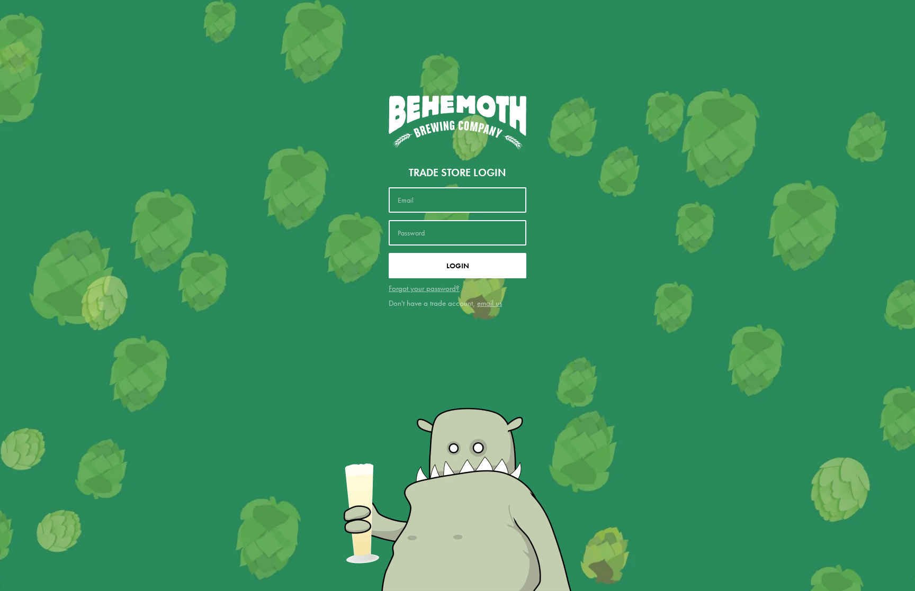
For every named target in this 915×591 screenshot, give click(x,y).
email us (489, 303)
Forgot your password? (424, 288)
